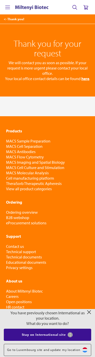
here (85, 78)
